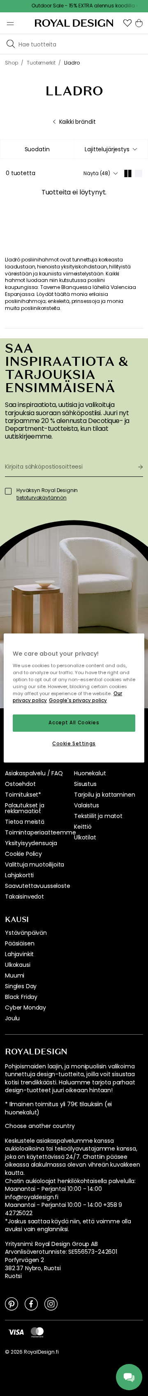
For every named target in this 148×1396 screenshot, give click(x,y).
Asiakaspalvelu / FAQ (34, 773)
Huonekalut (90, 773)
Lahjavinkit (19, 954)
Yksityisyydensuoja (31, 843)
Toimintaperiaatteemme (40, 832)
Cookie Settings (74, 743)
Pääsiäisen (19, 943)
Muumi (14, 975)
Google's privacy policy (78, 700)
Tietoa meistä (24, 822)
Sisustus (85, 784)
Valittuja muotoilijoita (34, 864)
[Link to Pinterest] (11, 1303)
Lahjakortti (19, 875)
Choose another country (39, 1126)
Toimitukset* (23, 794)
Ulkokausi (17, 965)
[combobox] (111, 149)
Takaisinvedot (24, 896)
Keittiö (83, 827)
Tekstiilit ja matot (98, 816)
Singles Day (21, 986)
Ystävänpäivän (26, 933)
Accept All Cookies (74, 722)
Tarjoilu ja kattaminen (104, 794)
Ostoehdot (20, 784)
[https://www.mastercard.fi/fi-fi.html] (37, 1332)
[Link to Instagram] (51, 1303)
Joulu (12, 1018)
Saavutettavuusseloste (37, 886)
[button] (127, 23)
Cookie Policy (23, 854)
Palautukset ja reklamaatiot (24, 808)
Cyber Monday (25, 1007)
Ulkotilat (85, 837)
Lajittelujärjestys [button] (107, 149)
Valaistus (86, 805)
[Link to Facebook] (31, 1303)
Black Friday (21, 997)
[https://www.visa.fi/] (16, 1331)
